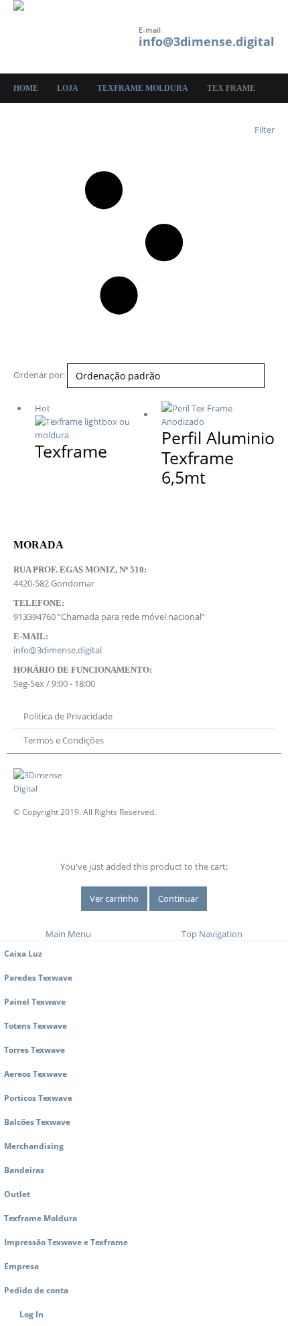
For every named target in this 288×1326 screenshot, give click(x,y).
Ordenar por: (39, 375)
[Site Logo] (50, 36)
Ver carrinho (114, 898)
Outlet (17, 1193)
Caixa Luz (23, 953)
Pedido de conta (36, 1290)
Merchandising (34, 1145)
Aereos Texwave (35, 1073)
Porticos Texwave (38, 1097)
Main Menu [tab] (68, 934)
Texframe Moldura (40, 1217)
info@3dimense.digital (207, 41)
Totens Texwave (35, 1025)
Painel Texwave (35, 1001)
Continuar (178, 898)
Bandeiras (24, 1169)
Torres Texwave (34, 1049)
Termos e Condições (63, 740)
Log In (31, 1314)
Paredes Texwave (38, 977)
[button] (101, 36)
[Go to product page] (218, 414)
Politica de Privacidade (68, 716)
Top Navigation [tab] (212, 934)
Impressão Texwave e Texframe (66, 1241)
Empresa (21, 1266)
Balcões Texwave (37, 1121)
